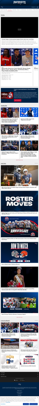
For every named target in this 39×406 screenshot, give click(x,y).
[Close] (37, 398)
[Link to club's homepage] (2, 7)
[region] (19, 401)
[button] (19, 30)
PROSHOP (33, 7)
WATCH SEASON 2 (18, 100)
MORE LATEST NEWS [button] (19, 317)
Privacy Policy (19, 390)
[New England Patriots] (19, 384)
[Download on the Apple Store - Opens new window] (16, 380)
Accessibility (19, 393)
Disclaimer (19, 395)
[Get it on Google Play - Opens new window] (22, 380)
